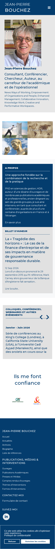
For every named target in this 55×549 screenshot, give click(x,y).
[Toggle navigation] (39, 7)
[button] (31, 535)
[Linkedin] (6, 516)
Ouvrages (7, 468)
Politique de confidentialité (17, 535)
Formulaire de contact (15, 500)
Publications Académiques (15, 472)
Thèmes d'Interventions (14, 485)
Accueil (5, 436)
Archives (6, 445)
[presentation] (41, 317)
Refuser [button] (12, 541)
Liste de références (11, 453)
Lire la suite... (12, 288)
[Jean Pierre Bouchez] (18, 7)
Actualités (7, 441)
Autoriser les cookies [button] (35, 541)
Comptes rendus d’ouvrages (16, 481)
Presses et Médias (11, 476)
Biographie (7, 449)
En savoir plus (13, 222)
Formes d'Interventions (13, 489)
